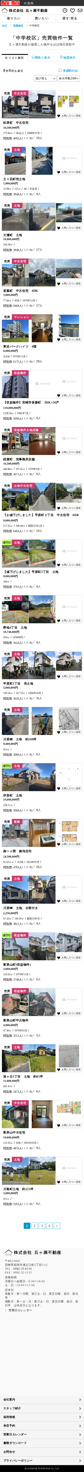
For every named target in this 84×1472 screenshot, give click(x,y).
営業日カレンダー (15, 1434)
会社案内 (9, 1399)
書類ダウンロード (15, 1443)
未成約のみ (70, 70)
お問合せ (9, 1451)
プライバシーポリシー (18, 1460)
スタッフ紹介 (12, 1408)
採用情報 (9, 1417)
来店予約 (9, 1425)
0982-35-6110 (22, 1268)
